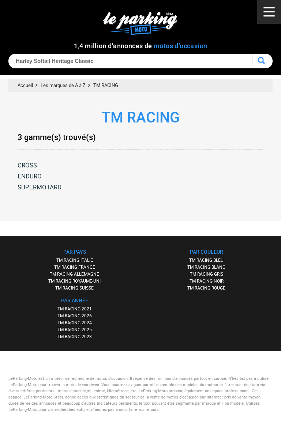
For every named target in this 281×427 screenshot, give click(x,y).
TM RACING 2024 (74, 322)
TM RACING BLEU (206, 260)
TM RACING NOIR (207, 281)
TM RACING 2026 (74, 315)
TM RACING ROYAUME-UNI (74, 281)
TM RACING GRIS (206, 274)
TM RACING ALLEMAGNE (74, 274)
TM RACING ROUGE (206, 288)
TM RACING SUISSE (74, 288)
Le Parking (144, 25)
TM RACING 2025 (74, 329)
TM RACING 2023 (74, 336)
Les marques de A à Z (63, 85)
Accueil (25, 85)
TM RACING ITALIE (74, 260)
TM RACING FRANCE (74, 267)
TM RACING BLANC (206, 267)
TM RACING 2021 (74, 308)
